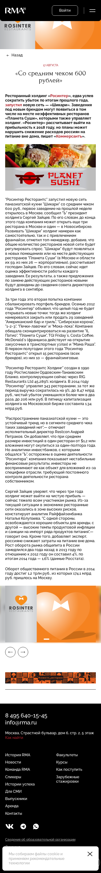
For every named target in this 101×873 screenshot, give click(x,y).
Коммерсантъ (69, 136)
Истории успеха (20, 784)
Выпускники (16, 798)
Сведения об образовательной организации (40, 839)
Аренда (12, 806)
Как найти (14, 737)
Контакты (13, 813)
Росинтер (59, 96)
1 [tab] (46, 639)
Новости (13, 762)
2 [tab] (54, 639)
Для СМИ (13, 791)
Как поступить (69, 769)
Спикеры (13, 777)
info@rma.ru (21, 722)
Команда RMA (17, 769)
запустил (13, 105)
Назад (17, 55)
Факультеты (67, 755)
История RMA (17, 755)
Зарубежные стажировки (67, 779)
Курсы (61, 762)
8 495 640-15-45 (26, 715)
